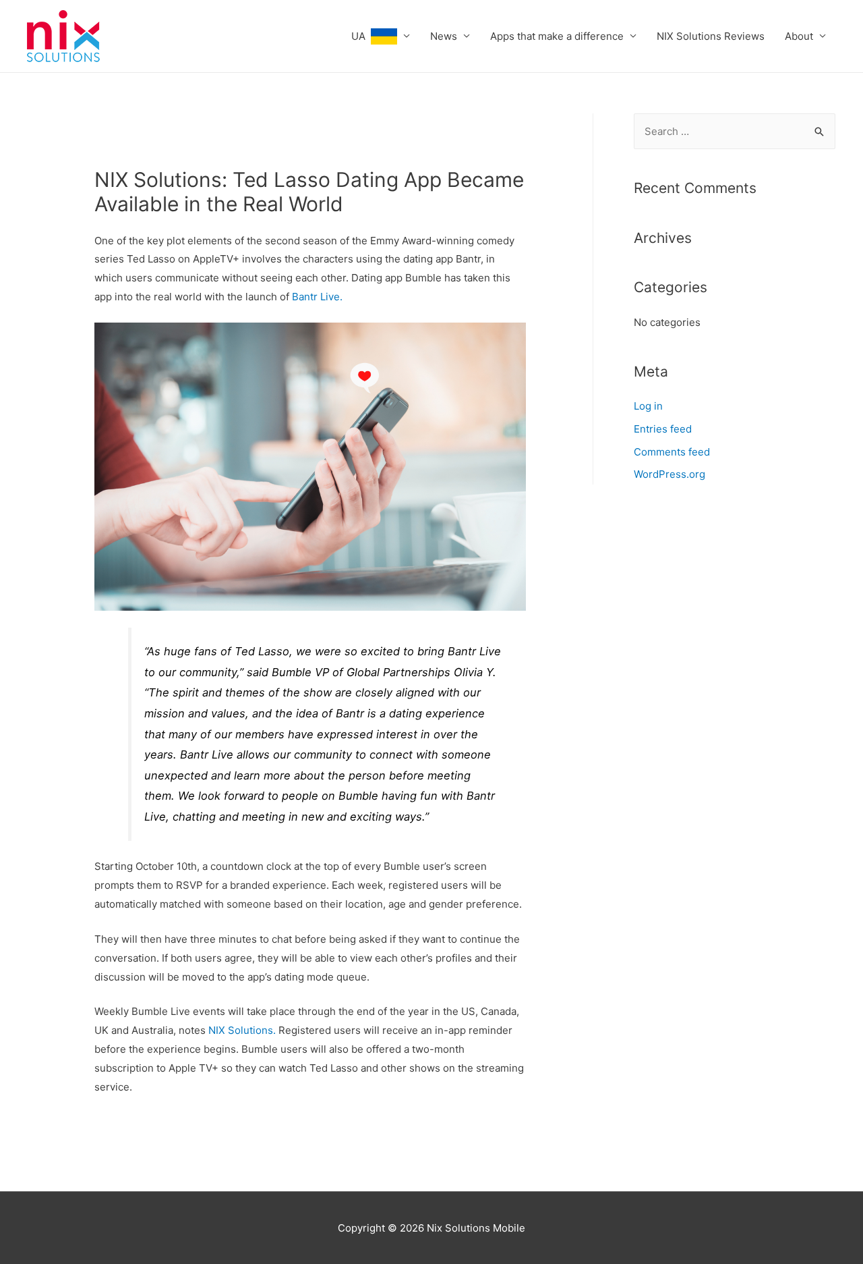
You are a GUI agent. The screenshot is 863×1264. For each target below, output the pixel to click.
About (799, 36)
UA (361, 36)
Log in (648, 406)
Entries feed (663, 428)
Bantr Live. (316, 296)
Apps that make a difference (557, 36)
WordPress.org (669, 474)
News (443, 36)
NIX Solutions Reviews (711, 36)
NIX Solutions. (242, 1030)
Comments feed (672, 451)
